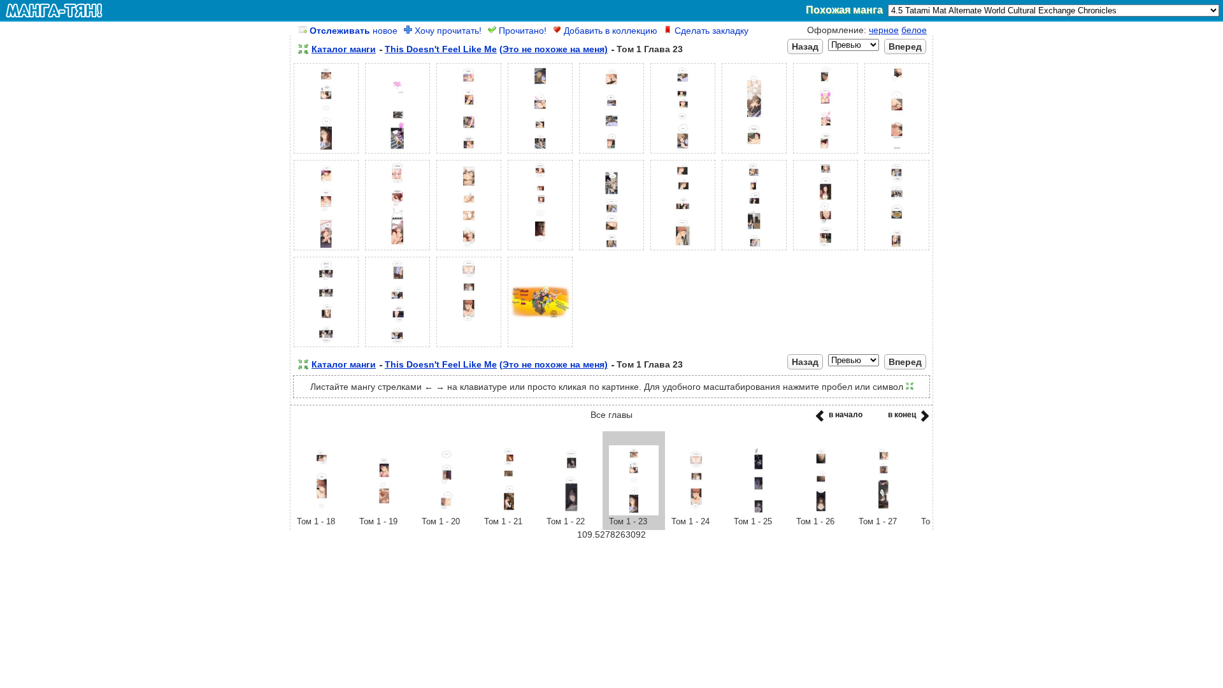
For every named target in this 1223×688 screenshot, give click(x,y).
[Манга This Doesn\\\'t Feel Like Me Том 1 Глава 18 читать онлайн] (322, 512)
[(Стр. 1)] (326, 153)
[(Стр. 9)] (897, 153)
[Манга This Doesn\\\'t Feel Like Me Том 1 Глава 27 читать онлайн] (883, 512)
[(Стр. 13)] (540, 250)
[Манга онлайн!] (54, 10)
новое (353, 30)
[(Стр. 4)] (540, 153)
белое (914, 30)
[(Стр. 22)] (540, 347)
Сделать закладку (710, 30)
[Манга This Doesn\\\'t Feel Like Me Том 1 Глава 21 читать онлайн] (509, 512)
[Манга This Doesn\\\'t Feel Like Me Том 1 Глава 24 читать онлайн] (696, 512)
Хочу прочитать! (447, 30)
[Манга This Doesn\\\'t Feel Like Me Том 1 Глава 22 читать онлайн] (571, 512)
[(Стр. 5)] (611, 153)
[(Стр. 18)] (897, 250)
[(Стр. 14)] (611, 250)
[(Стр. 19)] (326, 347)
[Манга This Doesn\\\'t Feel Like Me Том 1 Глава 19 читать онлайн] (384, 512)
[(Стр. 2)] (397, 153)
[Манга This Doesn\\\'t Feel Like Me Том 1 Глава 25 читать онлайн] (758, 512)
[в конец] (922, 419)
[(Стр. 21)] (468, 347)
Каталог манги (343, 49)
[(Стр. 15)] (683, 250)
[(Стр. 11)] (397, 250)
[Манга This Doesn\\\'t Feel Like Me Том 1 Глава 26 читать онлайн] (821, 512)
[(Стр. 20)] (397, 347)
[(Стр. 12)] (468, 250)
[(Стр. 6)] (683, 153)
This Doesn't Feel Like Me (441, 49)
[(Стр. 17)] (825, 250)
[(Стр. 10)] (326, 250)
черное (884, 30)
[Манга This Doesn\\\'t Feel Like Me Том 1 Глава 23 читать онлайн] (634, 512)
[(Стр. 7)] (754, 153)
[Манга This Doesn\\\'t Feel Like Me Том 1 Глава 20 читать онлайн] (446, 512)
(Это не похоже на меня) (553, 49)
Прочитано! (521, 30)
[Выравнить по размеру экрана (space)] (303, 49)
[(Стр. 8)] (825, 153)
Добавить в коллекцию (609, 30)
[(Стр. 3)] (468, 153)
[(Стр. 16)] (754, 250)
